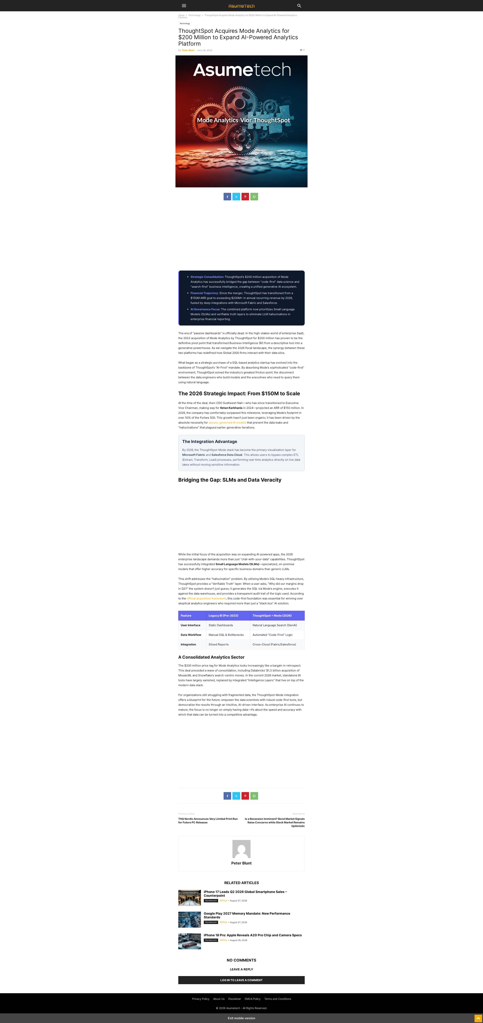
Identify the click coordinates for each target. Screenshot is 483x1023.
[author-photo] (241, 858)
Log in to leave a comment (241, 980)
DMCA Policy (253, 998)
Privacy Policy (200, 998)
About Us (219, 998)
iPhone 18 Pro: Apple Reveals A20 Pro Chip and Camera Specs (253, 935)
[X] (236, 196)
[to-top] (478, 1017)
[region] (241, 237)
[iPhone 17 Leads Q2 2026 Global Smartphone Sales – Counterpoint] (189, 898)
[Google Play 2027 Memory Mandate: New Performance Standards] (189, 920)
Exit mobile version (241, 1018)
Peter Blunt (188, 50)
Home (181, 15)
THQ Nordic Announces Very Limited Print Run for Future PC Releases (208, 820)
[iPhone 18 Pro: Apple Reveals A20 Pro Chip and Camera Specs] (189, 941)
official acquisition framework (206, 598)
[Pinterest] (245, 196)
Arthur (223, 900)
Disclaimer (234, 998)
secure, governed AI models (227, 422)
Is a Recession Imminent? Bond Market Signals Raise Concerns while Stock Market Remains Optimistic (275, 822)
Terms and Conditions (277, 998)
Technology (194, 15)
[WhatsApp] (254, 196)
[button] (184, 5)
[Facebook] (227, 196)
